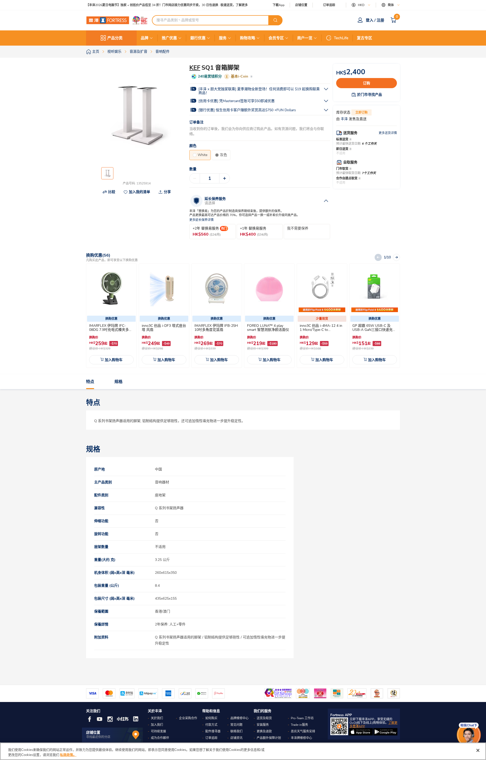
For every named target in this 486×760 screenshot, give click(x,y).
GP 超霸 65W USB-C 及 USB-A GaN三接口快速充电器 (374, 329)
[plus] (224, 178)
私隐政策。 (68, 754)
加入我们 (157, 725)
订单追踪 (329, 5)
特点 (90, 382)
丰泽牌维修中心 (301, 738)
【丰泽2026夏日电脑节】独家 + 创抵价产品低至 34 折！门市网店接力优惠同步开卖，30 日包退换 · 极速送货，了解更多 (167, 5)
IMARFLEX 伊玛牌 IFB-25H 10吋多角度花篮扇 (216, 327)
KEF (194, 67)
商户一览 (304, 38)
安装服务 (263, 725)
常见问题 (236, 725)
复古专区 (364, 38)
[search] (275, 20)
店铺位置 (301, 5)
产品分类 (115, 38)
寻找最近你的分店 (98, 737)
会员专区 (276, 38)
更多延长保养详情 (201, 220)
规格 (118, 382)
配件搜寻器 (212, 731)
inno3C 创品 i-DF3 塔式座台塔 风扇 (164, 327)
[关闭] (477, 750)
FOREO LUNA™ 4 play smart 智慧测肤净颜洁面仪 (268, 327)
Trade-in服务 (299, 725)
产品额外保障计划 (269, 738)
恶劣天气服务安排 (303, 731)
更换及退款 (264, 731)
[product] (111, 288)
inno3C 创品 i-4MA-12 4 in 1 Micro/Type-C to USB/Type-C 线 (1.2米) (321, 329)
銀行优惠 (198, 38)
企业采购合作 (188, 718)
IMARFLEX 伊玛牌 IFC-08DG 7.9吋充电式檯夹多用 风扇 (110, 329)
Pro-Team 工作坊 (302, 718)
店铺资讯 (236, 738)
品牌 (144, 38)
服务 (223, 38)
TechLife (341, 38)
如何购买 (211, 718)
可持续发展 (158, 731)
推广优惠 (169, 38)
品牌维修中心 (239, 718)
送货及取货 (264, 718)
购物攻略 (247, 38)
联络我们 (236, 731)
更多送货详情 (388, 133)
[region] (243, 751)
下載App (279, 5)
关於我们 (157, 718)
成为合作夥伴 (160, 738)
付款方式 (211, 725)
